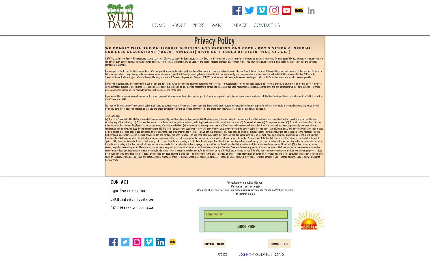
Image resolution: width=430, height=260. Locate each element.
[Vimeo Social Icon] (148, 242)
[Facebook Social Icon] (113, 242)
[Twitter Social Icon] (125, 242)
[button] (178, 25)
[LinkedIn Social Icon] (160, 242)
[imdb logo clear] (299, 10)
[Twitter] (249, 10)
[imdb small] (172, 242)
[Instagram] (274, 10)
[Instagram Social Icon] (137, 242)
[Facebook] (237, 10)
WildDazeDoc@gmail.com (276, 96)
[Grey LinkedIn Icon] (311, 10)
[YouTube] (286, 10)
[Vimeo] (262, 10)
